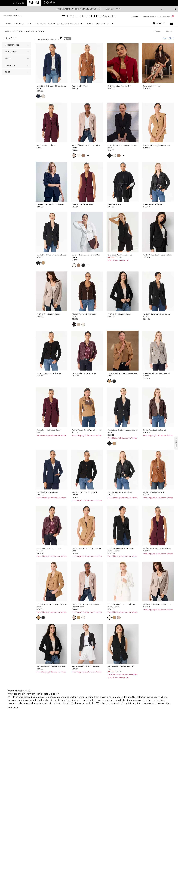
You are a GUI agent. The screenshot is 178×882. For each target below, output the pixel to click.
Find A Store (168, 38)
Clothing (18, 32)
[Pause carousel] (175, 9)
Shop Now (110, 9)
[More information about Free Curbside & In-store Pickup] (60, 37)
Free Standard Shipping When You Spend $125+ (79, 9)
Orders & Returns (149, 16)
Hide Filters (11, 38)
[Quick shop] (88, 155)
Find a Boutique (164, 16)
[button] (171, 23)
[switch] (67, 38)
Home (8, 32)
